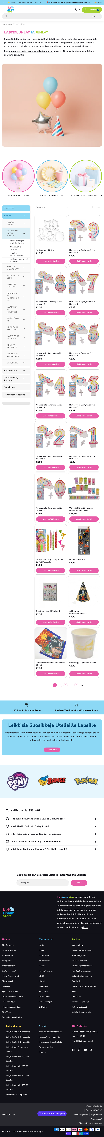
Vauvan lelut (78, 945)
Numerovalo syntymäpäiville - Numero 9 (83, 251)
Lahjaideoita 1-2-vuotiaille (18, 1031)
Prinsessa (76, 996)
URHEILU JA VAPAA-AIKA (13, 354)
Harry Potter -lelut (10, 976)
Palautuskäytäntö (94, 1110)
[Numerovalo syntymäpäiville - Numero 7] (84, 282)
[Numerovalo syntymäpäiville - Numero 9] (84, 231)
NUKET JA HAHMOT (11, 285)
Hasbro (42, 965)
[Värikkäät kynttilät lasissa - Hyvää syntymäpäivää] (84, 489)
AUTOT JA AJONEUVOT (13, 267)
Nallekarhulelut (9, 950)
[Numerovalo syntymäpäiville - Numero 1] (84, 437)
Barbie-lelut (7, 955)
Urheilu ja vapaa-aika (81, 1012)
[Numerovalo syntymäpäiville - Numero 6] (51, 334)
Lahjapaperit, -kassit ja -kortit (19, 260)
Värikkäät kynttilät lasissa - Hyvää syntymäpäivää (82, 509)
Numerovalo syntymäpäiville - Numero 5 (83, 354)
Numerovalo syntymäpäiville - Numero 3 (83, 406)
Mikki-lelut (43, 986)
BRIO (41, 950)
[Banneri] (18, 782)
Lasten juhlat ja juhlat (82, 950)
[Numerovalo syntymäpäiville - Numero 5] (84, 334)
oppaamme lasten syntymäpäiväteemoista (31, 51)
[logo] (9, 912)
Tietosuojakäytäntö (93, 1106)
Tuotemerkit (46, 939)
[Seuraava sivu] (82, 685)
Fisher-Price (44, 960)
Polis (74, 991)
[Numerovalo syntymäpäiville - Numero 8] (51, 282)
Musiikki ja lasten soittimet (84, 986)
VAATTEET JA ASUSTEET (12, 309)
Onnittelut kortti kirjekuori (48, 611)
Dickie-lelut (44, 955)
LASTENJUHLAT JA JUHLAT (12, 233)
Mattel (42, 981)
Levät (41, 945)
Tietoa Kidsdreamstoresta (50, 1031)
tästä (85, 927)
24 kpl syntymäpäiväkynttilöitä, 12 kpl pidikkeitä (50, 560)
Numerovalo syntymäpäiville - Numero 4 (49, 406)
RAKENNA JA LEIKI (13, 276)
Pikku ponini (7, 981)
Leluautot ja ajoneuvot (82, 976)
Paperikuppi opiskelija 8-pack (82, 662)
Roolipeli (76, 981)
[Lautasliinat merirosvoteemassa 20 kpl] (51, 643)
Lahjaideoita (10, 370)
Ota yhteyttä (79, 1026)
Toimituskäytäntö (80, 1114)
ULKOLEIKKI (12, 363)
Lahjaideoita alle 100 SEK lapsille (17, 1058)
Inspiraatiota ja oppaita (16, 1094)
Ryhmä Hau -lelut (10, 991)
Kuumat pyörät (45, 971)
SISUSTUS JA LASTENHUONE (13, 297)
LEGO (41, 976)
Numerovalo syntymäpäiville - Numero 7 (83, 303)
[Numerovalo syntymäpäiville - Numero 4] (51, 386)
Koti (3, 24)
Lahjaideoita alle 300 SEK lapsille (17, 1077)
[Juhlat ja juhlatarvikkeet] (52, 176)
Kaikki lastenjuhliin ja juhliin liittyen (18, 241)
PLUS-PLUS (44, 996)
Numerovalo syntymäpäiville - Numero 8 (49, 303)
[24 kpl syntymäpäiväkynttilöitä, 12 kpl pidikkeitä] (51, 540)
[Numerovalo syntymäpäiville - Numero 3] (84, 386)
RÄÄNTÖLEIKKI (13, 319)
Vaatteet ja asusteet (81, 971)
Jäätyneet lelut (9, 965)
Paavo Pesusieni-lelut (12, 1017)
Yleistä (43, 1026)
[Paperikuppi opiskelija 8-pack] (84, 643)
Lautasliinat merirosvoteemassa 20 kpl (50, 663)
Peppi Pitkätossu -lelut (12, 996)
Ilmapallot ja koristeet (18, 195)
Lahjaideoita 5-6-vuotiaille (18, 1042)
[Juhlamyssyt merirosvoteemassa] (84, 592)
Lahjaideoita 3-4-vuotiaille (18, 1037)
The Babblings (8, 945)
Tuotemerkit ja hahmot (11, 379)
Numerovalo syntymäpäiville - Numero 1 (83, 457)
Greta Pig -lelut (9, 971)
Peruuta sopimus (46, 1047)
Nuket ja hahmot (79, 960)
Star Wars (6, 1012)
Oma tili (42, 1052)
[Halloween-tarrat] (84, 540)
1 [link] (54, 685)
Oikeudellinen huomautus (90, 1123)
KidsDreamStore (16, 1131)
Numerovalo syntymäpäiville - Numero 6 (49, 354)
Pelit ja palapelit (79, 1007)
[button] (3, 9)
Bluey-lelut (7, 960)
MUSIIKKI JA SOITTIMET (12, 328)
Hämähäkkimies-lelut (11, 1007)
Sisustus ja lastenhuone (83, 965)
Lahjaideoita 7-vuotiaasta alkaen (17, 1049)
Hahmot (7, 939)
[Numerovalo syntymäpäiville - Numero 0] (51, 489)
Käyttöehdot (96, 1114)
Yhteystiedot (96, 1119)
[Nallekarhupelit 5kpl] (51, 231)
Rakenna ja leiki (79, 955)
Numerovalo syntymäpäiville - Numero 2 (49, 457)
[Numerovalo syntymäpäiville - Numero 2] (51, 437)
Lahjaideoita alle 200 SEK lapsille (17, 1068)
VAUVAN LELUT (11, 223)
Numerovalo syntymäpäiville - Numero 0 (49, 509)
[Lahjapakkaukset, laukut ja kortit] (86, 176)
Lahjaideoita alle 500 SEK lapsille (17, 1087)
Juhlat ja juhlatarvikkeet (52, 195)
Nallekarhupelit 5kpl (45, 250)
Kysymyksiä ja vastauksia (50, 1042)
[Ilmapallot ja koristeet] (19, 176)
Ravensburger (45, 1002)
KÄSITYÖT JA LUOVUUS (13, 337)
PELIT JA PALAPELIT (12, 346)
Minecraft (6, 986)
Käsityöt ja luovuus (80, 1002)
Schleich (43, 1007)
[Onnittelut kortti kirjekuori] (51, 592)
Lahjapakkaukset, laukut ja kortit (85, 195)
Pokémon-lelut (8, 1002)
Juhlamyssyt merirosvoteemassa (78, 612)
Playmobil (43, 991)
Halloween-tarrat (77, 559)
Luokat (7, 215)
